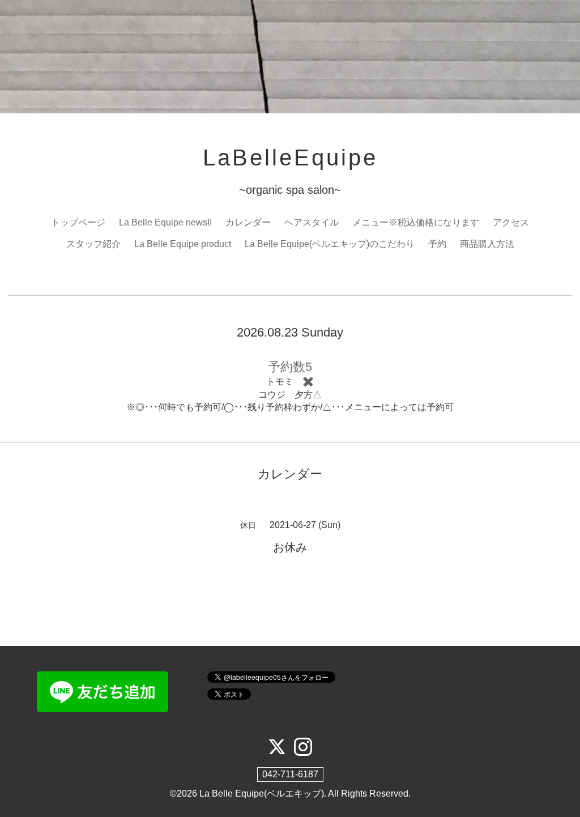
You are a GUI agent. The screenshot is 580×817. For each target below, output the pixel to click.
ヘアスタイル (311, 222)
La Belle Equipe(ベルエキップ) (261, 793)
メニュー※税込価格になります (415, 222)
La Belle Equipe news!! (165, 222)
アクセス (511, 222)
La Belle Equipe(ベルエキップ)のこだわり (330, 244)
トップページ (78, 222)
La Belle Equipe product (182, 244)
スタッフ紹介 (93, 244)
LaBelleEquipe (290, 157)
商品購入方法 (487, 244)
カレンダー (248, 222)
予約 (437, 244)
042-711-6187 (290, 774)
